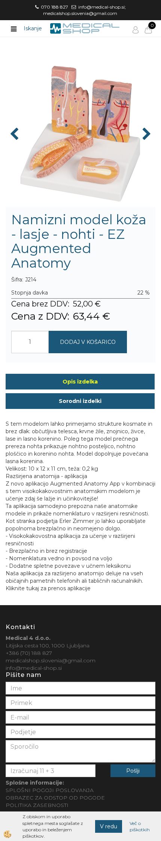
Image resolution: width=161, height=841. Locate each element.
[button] (145, 134)
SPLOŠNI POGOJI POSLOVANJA (50, 790)
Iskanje (33, 28)
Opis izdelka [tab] (80, 381)
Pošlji (133, 770)
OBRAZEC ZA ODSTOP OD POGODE (55, 797)
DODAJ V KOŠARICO (88, 342)
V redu (108, 826)
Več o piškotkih (140, 826)
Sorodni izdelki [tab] (80, 401)
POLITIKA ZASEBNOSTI (37, 805)
